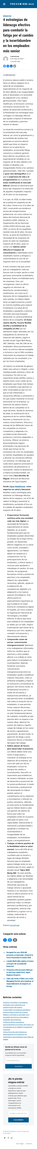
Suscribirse (18, 1066)
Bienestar (7, 16)
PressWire (18, 4)
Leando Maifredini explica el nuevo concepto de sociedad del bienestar (20, 963)
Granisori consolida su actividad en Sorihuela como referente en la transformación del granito (15, 1004)
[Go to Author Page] (5, 59)
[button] (4, 4)
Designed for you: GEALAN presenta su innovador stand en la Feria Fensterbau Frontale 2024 (19, 955)
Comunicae (14, 56)
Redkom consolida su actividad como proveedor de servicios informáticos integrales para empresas (16, 1017)
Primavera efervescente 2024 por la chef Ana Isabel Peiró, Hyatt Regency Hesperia (19, 972)
